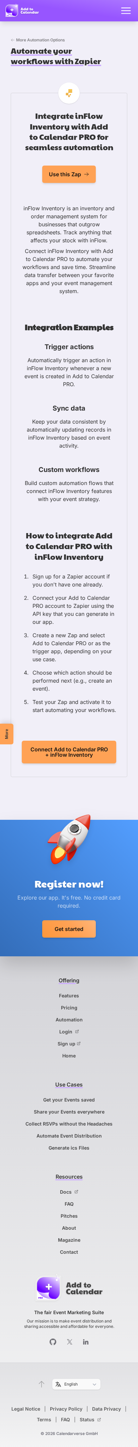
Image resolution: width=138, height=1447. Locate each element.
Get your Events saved (69, 1100)
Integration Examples (69, 326)
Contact (69, 1252)
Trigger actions (69, 347)
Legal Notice (25, 1409)
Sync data (69, 408)
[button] (42, 1384)
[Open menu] (126, 10)
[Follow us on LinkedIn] (86, 1342)
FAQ (69, 1204)
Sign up (66, 1043)
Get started (69, 929)
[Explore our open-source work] (53, 1342)
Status (88, 1419)
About (69, 1228)
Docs (66, 1192)
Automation (69, 1019)
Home (69, 1055)
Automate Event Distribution (69, 1136)
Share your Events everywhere (69, 1112)
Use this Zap (65, 174)
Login (66, 1031)
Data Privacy (106, 1409)
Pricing (69, 1007)
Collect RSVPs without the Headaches (69, 1124)
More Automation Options (40, 39)
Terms (44, 1419)
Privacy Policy (66, 1409)
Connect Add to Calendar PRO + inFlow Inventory (69, 752)
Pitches (69, 1216)
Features (69, 995)
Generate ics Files (69, 1148)
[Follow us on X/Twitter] (70, 1342)
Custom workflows (69, 470)
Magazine (69, 1240)
